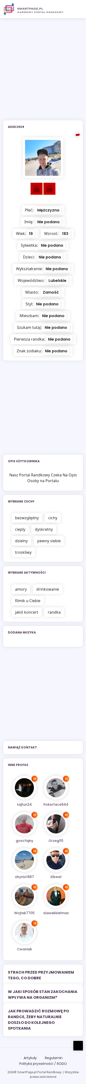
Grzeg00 (55, 840)
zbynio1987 (24, 876)
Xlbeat (56, 876)
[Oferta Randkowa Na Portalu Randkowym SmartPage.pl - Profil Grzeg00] (56, 824)
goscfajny (24, 840)
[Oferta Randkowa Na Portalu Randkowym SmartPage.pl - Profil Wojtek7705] (24, 896)
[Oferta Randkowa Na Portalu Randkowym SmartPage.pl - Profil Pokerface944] (56, 788)
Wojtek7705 (24, 913)
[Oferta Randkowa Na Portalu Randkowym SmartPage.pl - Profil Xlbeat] (56, 860)
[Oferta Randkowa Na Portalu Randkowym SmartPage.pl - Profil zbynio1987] (24, 860)
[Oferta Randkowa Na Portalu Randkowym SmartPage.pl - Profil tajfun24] (24, 788)
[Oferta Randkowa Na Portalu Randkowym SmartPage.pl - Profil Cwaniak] (24, 932)
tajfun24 (24, 804)
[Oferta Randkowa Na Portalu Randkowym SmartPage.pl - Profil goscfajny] (24, 824)
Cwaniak (24, 949)
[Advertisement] (43, 72)
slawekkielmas (56, 913)
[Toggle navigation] (76, 9)
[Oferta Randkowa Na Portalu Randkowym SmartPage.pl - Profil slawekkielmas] (56, 896)
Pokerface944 (55, 804)
